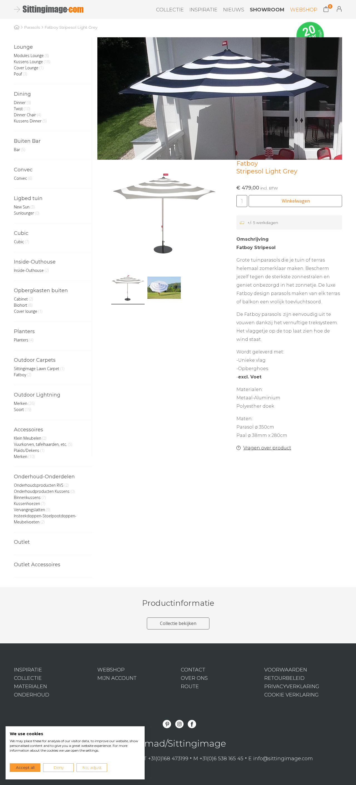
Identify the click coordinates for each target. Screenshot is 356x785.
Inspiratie (203, 10)
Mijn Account (339, 9)
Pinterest (167, 724)
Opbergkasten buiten (41, 290)
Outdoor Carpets (35, 360)
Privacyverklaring (291, 686)
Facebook (192, 724)
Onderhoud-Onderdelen (44, 477)
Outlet (22, 542)
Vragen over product (267, 448)
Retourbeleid (284, 678)
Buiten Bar (27, 141)
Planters (24, 331)
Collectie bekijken (178, 623)
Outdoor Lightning (37, 395)
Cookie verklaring (291, 695)
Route (190, 686)
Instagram (179, 724)
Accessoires (28, 430)
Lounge (23, 47)
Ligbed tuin (28, 198)
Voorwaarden (285, 670)
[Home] (16, 27)
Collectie (170, 10)
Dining (22, 94)
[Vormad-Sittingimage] (48, 9)
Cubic (21, 233)
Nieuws (233, 10)
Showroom (267, 10)
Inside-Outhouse (35, 262)
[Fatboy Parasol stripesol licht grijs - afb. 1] (164, 212)
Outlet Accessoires (37, 565)
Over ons (194, 678)
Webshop (303, 10)
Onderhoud (31, 695)
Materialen (30, 686)
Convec (23, 170)
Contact (193, 670)
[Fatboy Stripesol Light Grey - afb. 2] (164, 287)
